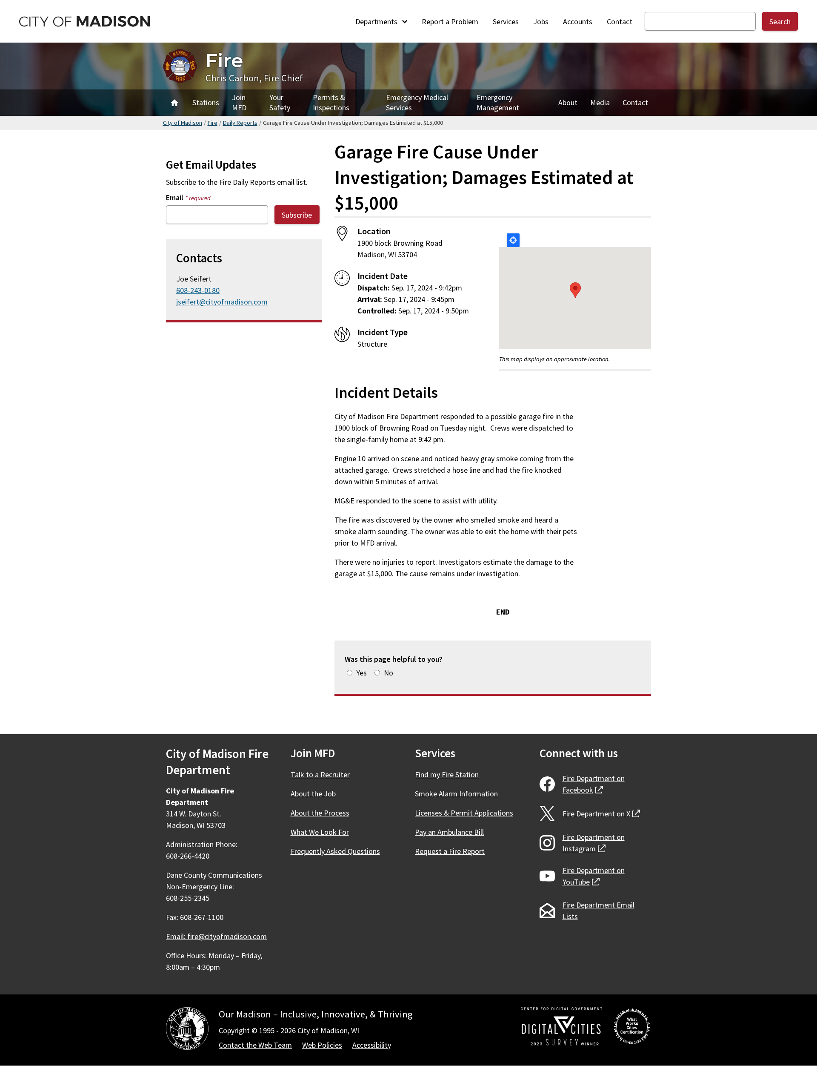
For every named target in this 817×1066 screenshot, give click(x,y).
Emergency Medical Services (417, 102)
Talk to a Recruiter (320, 774)
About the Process (320, 813)
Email (188, 197)
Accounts (577, 21)
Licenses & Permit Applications (464, 813)
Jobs (540, 21)
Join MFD (239, 102)
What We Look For (320, 832)
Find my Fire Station (447, 774)
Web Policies (322, 1045)
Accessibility (371, 1045)
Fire (224, 60)
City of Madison (182, 122)
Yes (361, 673)
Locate (513, 240)
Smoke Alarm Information (456, 794)
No (388, 673)
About (567, 102)
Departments (377, 21)
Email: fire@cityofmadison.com (216, 936)
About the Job (313, 794)
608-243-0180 (198, 290)
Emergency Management (498, 102)
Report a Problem (450, 21)
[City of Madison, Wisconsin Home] (187, 1030)
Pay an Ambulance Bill (449, 832)
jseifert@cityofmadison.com (222, 302)
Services (506, 21)
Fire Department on (594, 784)
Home (174, 102)
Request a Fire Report (450, 851)
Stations (205, 102)
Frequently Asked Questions (335, 851)
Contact (619, 21)
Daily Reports (240, 122)
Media (600, 102)
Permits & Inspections (331, 102)
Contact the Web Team (255, 1045)
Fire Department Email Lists (598, 910)
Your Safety (279, 102)
